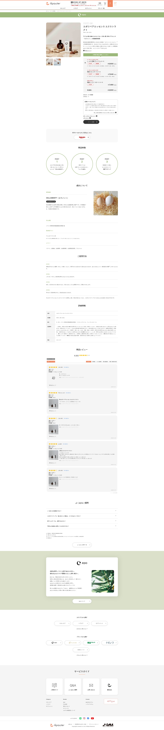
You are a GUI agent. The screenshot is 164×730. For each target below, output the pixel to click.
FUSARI (65, 704)
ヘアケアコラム (89, 704)
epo (64, 702)
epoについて (82, 601)
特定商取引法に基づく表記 (80, 724)
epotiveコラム (89, 702)
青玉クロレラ (66, 706)
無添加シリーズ (81, 649)
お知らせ (70, 724)
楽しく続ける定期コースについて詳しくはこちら (104, 112)
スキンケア (62, 8)
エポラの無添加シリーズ (69, 710)
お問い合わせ (86, 118)
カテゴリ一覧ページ (81, 628)
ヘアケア (75, 8)
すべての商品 (52, 11)
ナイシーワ (66, 708)
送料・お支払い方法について (89, 116)
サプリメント (88, 8)
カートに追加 (91, 122)
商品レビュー (88, 50)
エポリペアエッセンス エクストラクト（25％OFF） (73, 377)
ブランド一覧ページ (81, 655)
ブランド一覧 (101, 8)
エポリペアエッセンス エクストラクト (70, 403)
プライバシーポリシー (94, 724)
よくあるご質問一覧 (82, 544)
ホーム (47, 11)
